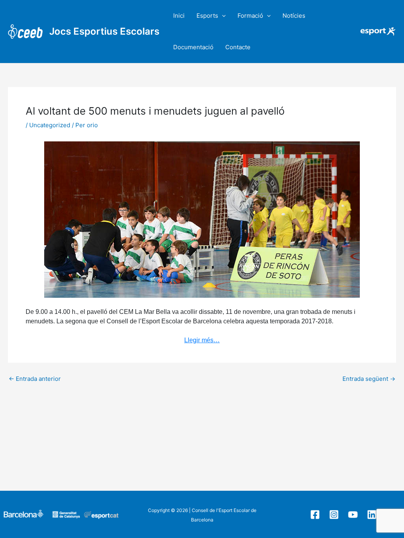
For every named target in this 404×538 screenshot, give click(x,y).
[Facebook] (315, 514)
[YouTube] (353, 514)
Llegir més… (202, 340)
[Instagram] (334, 514)
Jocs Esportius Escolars (104, 31)
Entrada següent (368, 379)
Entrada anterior (35, 379)
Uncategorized (49, 125)
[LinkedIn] (372, 514)
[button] (222, 16)
